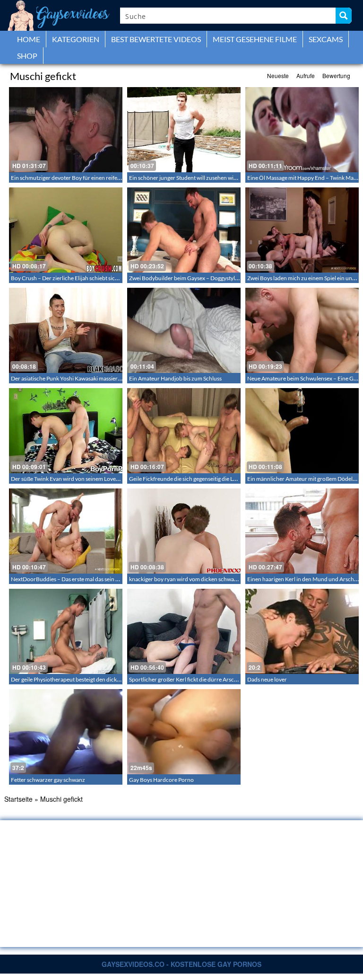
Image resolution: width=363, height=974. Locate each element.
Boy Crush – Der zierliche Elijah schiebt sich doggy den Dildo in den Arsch (101, 278)
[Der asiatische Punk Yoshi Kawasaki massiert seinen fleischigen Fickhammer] (65, 330)
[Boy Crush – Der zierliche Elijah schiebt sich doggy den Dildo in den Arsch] (65, 230)
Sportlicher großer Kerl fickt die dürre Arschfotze (189, 679)
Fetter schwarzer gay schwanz (48, 779)
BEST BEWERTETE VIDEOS (156, 39)
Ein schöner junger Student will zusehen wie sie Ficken (195, 177)
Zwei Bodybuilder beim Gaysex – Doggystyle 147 (189, 278)
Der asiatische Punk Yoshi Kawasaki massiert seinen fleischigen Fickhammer (103, 378)
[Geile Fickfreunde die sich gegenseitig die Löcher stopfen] (184, 430)
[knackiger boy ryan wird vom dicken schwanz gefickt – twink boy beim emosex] (184, 531)
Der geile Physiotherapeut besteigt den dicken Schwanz (78, 679)
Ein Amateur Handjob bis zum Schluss (175, 378)
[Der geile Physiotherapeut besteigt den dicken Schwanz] (65, 631)
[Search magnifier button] (344, 16)
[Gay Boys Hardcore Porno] (184, 731)
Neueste (278, 75)
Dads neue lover (267, 679)
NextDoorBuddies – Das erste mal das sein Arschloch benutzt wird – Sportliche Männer (118, 579)
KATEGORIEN (75, 39)
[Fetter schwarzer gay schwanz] (65, 731)
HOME (28, 39)
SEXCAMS (326, 39)
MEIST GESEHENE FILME (255, 39)
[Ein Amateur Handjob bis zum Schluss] (184, 330)
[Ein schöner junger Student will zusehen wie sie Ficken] (184, 129)
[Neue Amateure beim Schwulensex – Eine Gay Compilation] (302, 330)
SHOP (27, 55)
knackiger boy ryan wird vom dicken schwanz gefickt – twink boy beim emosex (224, 579)
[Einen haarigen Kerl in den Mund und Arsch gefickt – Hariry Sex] (302, 531)
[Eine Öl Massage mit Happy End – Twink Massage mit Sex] (302, 129)
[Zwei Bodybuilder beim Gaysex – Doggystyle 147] (184, 230)
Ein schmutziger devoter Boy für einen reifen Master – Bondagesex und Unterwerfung (116, 177)
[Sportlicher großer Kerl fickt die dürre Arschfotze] (184, 631)
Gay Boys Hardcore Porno (161, 779)
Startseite (18, 799)
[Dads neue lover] (302, 631)
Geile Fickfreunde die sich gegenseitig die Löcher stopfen (198, 478)
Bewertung (336, 75)
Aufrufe (305, 75)
